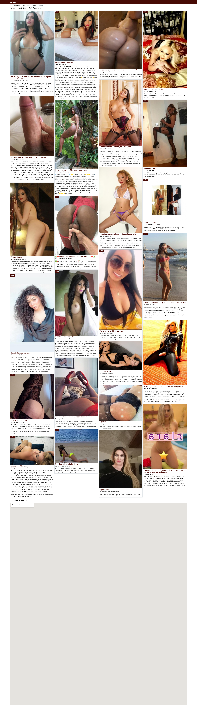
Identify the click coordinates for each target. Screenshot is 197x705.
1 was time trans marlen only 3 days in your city (118, 234)
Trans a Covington (151, 223)
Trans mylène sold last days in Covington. (115, 147)
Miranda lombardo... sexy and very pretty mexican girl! (165, 303)
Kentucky (34, 5)
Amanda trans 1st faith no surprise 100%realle (28, 157)
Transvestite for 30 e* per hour (111, 331)
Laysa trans (104, 422)
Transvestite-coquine (19, 420)
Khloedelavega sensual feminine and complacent (118, 70)
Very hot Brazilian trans (64, 62)
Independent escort (15, 5)
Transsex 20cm (105, 371)
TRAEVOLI (13, 2)
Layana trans (104, 490)
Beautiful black (149, 168)
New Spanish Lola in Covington (67, 464)
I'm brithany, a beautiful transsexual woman (71, 170)
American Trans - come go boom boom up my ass (74, 417)
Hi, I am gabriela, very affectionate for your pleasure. (164, 386)
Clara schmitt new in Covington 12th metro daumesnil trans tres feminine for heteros (164, 471)
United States (26, 5)
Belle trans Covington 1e (64, 337)
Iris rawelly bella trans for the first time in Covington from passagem (31, 78)
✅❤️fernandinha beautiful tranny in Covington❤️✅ (75, 257)
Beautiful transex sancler (20, 353)
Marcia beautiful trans (19, 466)
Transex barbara (17, 257)
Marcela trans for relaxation (154, 89)
